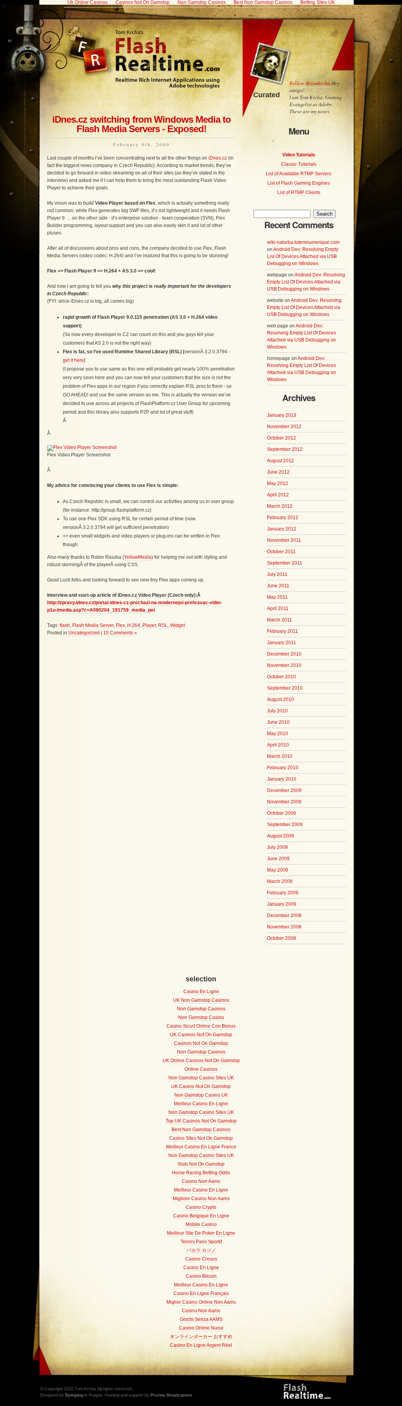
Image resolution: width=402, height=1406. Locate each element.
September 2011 (284, 563)
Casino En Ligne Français (201, 1293)
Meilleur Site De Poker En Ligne (201, 1233)
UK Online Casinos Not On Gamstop (201, 1060)
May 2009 (277, 870)
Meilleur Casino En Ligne (201, 1103)
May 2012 (277, 483)
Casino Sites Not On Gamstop (201, 1138)
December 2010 (284, 654)
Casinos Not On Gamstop (201, 1043)
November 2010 (284, 665)
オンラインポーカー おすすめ (201, 1336)
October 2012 (281, 438)
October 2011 (281, 551)
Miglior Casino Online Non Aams (201, 1302)
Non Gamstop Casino (201, 1017)
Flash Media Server (92, 625)
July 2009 (277, 847)
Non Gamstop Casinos (201, 1009)
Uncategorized (84, 633)
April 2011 (278, 608)
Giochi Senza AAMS (201, 1319)
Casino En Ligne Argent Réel (201, 1345)
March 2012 (279, 506)
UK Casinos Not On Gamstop (201, 1034)
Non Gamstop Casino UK (201, 1095)
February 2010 (282, 767)
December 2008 (284, 915)
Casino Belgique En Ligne (201, 1216)
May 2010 (277, 733)
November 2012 (284, 426)
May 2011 (277, 597)
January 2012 (281, 529)
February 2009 (282, 893)
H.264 (133, 625)
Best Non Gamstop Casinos (201, 1129)
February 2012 (282, 517)
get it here (73, 360)
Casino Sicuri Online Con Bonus (201, 1026)
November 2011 (284, 540)
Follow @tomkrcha (309, 83)
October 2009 (281, 813)
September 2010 (285, 688)
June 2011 (278, 586)
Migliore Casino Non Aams (201, 1198)
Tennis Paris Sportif (201, 1241)
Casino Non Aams (201, 1181)
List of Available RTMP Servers (298, 173)
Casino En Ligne (201, 991)
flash (65, 625)
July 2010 (277, 711)
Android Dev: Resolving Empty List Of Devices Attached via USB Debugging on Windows (302, 256)
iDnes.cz (218, 158)
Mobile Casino (201, 1224)
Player (149, 625)
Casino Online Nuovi (201, 1328)
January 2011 (281, 642)
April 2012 (278, 495)
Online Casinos (201, 1069)
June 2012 (278, 472)
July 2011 (277, 574)
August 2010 (280, 699)
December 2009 (284, 790)
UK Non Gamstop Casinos (201, 1000)
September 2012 (285, 449)
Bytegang (74, 1395)
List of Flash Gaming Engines (298, 183)
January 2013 (281, 415)
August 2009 (280, 836)
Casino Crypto (201, 1207)
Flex (120, 625)
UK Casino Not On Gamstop (201, 1086)
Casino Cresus (201, 1259)
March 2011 (279, 620)
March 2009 (279, 881)
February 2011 (282, 631)
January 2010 (281, 779)
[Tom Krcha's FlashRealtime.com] (125, 86)
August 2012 (280, 460)
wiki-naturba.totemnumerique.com (303, 242)
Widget (177, 625)
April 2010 (278, 745)
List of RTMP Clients (298, 192)
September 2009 (285, 824)
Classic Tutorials (298, 164)
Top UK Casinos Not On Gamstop (201, 1121)
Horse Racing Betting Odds (201, 1172)
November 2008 (284, 927)
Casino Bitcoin (201, 1276)
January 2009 (281, 904)
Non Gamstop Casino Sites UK (201, 1078)
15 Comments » (120, 633)
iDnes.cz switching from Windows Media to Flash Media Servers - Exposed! (141, 124)
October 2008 (281, 938)
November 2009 (284, 802)
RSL (163, 625)
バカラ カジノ (201, 1250)
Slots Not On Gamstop (201, 1164)
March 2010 (279, 756)
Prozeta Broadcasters (171, 1395)
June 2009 (278, 858)
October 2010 (281, 676)
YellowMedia (138, 557)
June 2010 (278, 722)
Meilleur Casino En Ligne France (201, 1147)
